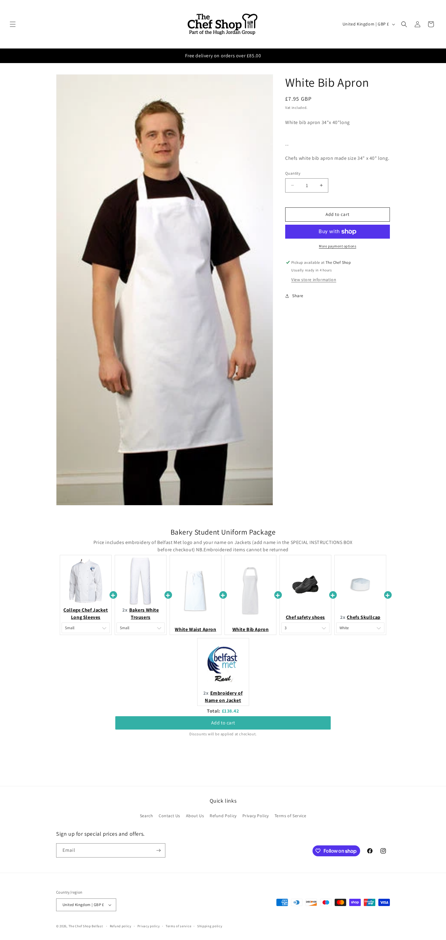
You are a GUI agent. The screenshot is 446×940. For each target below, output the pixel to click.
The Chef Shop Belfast (86, 926)
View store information (313, 279)
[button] (12, 24)
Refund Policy (223, 815)
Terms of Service (290, 815)
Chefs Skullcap (363, 617)
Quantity (292, 173)
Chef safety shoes (305, 617)
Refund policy (120, 926)
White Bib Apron (250, 629)
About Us (195, 815)
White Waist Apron (195, 629)
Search (146, 815)
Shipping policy (209, 926)
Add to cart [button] (223, 717)
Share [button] (297, 295)
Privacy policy (148, 926)
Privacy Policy (255, 815)
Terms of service (178, 926)
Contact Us (169, 815)
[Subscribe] (158, 850)
